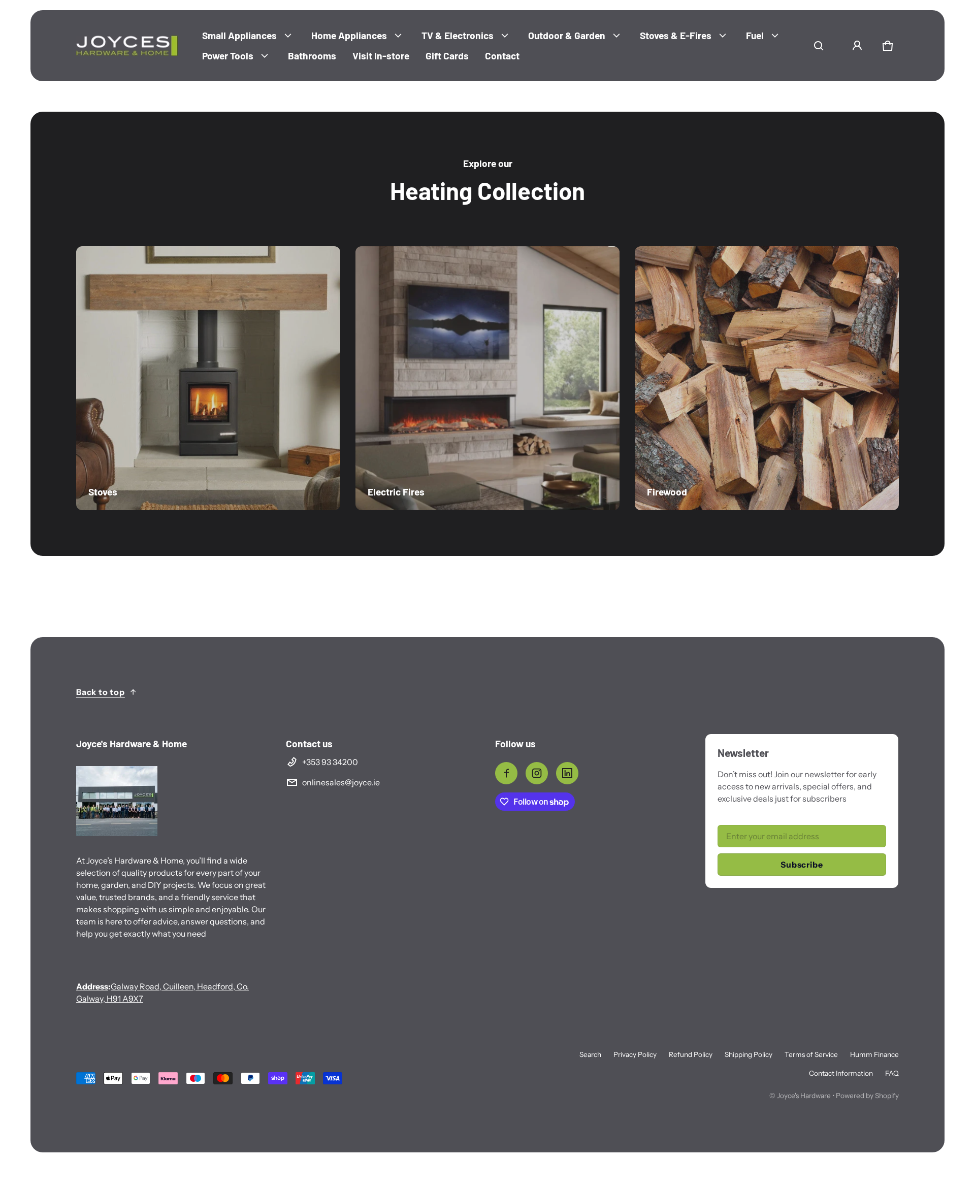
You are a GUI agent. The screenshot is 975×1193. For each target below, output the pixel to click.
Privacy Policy (635, 1054)
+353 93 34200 (330, 762)
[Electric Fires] (487, 378)
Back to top (100, 692)
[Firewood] (767, 378)
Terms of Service (811, 1054)
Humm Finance (874, 1054)
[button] (818, 46)
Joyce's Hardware (804, 1095)
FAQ (892, 1073)
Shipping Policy (748, 1054)
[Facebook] (506, 773)
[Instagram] (537, 773)
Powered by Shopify (867, 1095)
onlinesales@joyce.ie (341, 782)
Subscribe (802, 864)
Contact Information (841, 1073)
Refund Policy (690, 1054)
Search (590, 1054)
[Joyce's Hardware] (127, 46)
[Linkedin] (567, 773)
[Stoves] (208, 378)
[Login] (857, 46)
